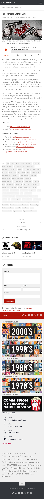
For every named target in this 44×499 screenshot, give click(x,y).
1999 (8, 163)
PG (27, 468)
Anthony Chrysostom (7, 166)
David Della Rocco (6, 175)
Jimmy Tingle (5, 187)
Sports (37, 471)
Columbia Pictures (7, 460)
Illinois (3, 465)
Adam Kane (28, 163)
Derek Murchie (24, 175)
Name (6, 285)
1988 (27, 454)
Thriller (4, 208)
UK (14, 474)
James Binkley (10, 184)
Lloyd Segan (32, 190)
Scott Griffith (5, 205)
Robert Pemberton (6, 202)
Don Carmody (33, 175)
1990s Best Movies (8, 8)
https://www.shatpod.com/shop (25, 147)
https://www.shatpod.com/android (20, 127)
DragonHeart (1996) (15, 439)
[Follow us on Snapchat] (38, 315)
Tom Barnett (11, 208)
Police (27, 196)
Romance (12, 471)
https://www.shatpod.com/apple (22, 129)
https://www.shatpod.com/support (26, 139)
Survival (3, 474)
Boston (20, 169)
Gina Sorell (36, 181)
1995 (35, 454)
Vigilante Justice (17, 211)
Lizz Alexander (24, 190)
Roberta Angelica (17, 202)
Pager (13, 196)
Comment (7, 271)
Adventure (14, 457)
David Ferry (16, 175)
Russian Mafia (34, 202)
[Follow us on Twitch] (26, 315)
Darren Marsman (36, 172)
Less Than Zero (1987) (28, 253)
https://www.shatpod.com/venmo (26, 144)
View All (18, 8)
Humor (37, 462)
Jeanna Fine (19, 184)
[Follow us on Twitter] (23, 315)
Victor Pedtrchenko (6, 211)
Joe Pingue (13, 187)
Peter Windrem (20, 196)
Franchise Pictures (18, 181)
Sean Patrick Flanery (15, 205)
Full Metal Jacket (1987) (8, 253)
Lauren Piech (5, 190)
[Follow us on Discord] (41, 315)
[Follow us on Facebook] (29, 315)
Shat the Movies (8, 2)
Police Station (34, 196)
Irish (3, 184)
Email (25, 285)
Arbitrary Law (17, 166)
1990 (33, 454)
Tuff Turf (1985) (13, 433)
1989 (30, 454)
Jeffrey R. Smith (35, 184)
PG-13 (32, 468)
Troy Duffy (18, 208)
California (24, 456)
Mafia (38, 190)
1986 (20, 454)
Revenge (6, 471)
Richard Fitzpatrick (16, 199)
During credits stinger (17, 178)
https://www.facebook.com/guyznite (15, 152)
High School (25, 462)
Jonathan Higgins (22, 187)
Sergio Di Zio (25, 205)
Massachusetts (14, 193)
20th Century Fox (15, 163)
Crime (28, 172)
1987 (23, 454)
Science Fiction (29, 471)
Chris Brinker (12, 172)
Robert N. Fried (37, 199)
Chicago (32, 457)
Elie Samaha (28, 178)
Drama (33, 459)
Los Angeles (11, 465)
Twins (32, 208)
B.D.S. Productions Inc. (28, 166)
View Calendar (6, 444)
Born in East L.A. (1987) (17, 420)
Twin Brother (26, 208)
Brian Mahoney (27, 169)
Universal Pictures (22, 474)
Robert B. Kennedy (27, 199)
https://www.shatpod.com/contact (21, 137)
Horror (31, 462)
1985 (16, 454)
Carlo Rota (4, 172)
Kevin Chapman (32, 187)
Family (4, 462)
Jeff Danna (26, 184)
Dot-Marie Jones (6, 178)
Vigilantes (25, 211)
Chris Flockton (21, 172)
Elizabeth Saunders (7, 181)
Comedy (18, 459)
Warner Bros (6, 477)
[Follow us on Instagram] (35, 315)
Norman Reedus (6, 196)
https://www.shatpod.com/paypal (26, 142)
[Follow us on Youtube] (32, 315)
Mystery (20, 465)
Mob (21, 193)
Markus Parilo (5, 193)
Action (22, 163)
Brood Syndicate (36, 169)
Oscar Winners (6, 468)
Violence (32, 474)
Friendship (17, 462)
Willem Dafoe (33, 211)
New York (26, 465)
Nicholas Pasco (28, 193)
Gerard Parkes (28, 181)
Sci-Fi (19, 471)
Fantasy (10, 462)
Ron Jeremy (26, 202)
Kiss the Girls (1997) (15, 426)
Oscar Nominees (35, 465)
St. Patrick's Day (34, 205)
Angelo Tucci (36, 163)
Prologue (4, 199)
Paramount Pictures (18, 468)
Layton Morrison (14, 190)
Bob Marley (13, 169)
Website (6, 293)
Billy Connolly (5, 169)
